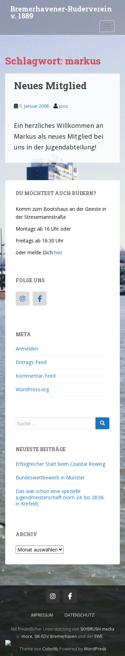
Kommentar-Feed (36, 375)
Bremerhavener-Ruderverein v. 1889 (61, 10)
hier (58, 252)
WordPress (95, 649)
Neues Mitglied (50, 85)
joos (63, 106)
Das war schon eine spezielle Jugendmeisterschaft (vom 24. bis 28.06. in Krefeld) (60, 497)
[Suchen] (102, 423)
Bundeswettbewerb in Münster (50, 477)
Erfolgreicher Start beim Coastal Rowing (60, 464)
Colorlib (50, 649)
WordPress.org (32, 389)
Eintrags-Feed (31, 362)
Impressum (42, 615)
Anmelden (27, 348)
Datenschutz (79, 615)
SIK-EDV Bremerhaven (55, 636)
